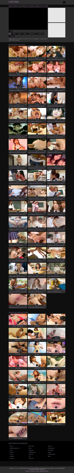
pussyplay (30, 454)
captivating (50, 450)
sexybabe (11, 456)
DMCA (37, 471)
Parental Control (44, 471)
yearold (50, 446)
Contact (27, 471)
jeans (10, 450)
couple (19, 33)
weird (49, 456)
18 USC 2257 (33, 471)
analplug (11, 452)
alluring (11, 458)
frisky (30, 448)
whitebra (30, 450)
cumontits (31, 458)
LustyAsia (14, 1)
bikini (14, 33)
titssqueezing (51, 448)
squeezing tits (31, 33)
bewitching (31, 446)
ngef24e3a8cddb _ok (14, 448)
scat (29, 456)
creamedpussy (31, 452)
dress (24, 33)
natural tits (41, 33)
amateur (12, 36)
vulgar (11, 454)
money (11, 446)
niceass (49, 452)
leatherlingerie (51, 454)
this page (31, 469)
